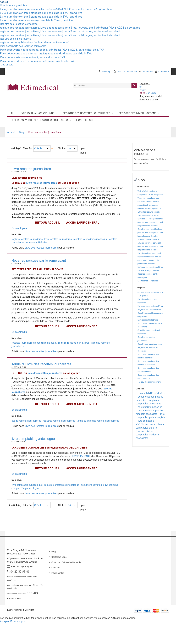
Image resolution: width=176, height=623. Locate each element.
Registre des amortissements (150, 343)
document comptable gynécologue (99, 484)
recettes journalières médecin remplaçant (34, 342)
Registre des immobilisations (149, 309)
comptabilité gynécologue (25, 488)
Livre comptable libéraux (148, 319)
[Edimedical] (33, 87)
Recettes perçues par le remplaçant (39, 260)
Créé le (38, 148)
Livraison (55, 567)
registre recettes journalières (27, 239)
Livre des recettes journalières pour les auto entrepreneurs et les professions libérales (150, 222)
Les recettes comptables (148, 280)
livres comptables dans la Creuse (150, 427)
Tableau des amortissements (150, 381)
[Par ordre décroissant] (52, 148)
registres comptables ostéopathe (148, 401)
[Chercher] (134, 85)
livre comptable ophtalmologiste (150, 415)
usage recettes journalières (26, 420)
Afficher (62, 148)
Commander (147, 71)
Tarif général (143, 295)
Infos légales (57, 572)
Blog (21, 132)
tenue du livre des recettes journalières (98, 420)
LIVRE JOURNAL (81, 456)
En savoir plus (19, 228)
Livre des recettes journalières (41, 247)
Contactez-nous (59, 556)
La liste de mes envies (127, 71)
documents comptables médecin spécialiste (149, 412)
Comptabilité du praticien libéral (150, 292)
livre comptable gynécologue (33, 438)
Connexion (163, 71)
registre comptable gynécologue (61, 484)
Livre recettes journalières (31, 168)
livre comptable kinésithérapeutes (145, 422)
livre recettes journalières (58, 239)
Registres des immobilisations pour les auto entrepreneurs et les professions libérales (150, 232)
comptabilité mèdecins (152, 393)
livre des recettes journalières (45, 373)
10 (69, 148)
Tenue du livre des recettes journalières (41, 363)
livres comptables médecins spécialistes (148, 434)
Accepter (5, 621)
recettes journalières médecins (90, 239)
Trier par (27, 148)
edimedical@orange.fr (22, 566)
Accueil (4, 1)
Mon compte (106, 71)
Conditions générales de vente (66, 562)
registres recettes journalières (59, 420)
